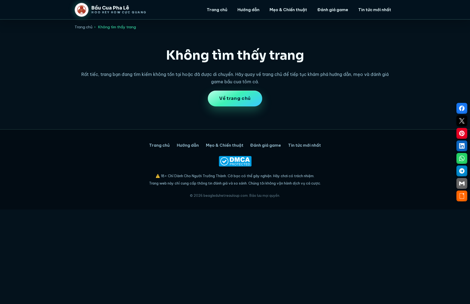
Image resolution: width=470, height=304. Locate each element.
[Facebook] (461, 108)
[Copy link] (461, 196)
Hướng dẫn (248, 9)
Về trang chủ (235, 98)
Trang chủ (217, 9)
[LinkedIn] (461, 145)
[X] (461, 120)
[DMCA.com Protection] (235, 161)
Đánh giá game (332, 9)
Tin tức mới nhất (374, 9)
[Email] (461, 183)
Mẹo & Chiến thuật (288, 9)
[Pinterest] (461, 133)
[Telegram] (461, 170)
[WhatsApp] (461, 158)
